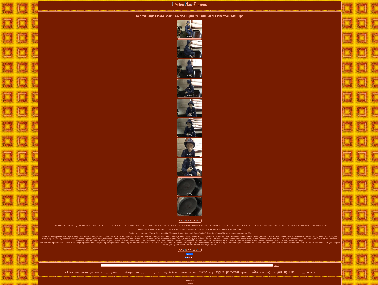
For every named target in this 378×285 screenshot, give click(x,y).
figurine (289, 272)
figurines (113, 273)
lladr (315, 273)
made (147, 273)
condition (68, 272)
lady (268, 272)
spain (244, 272)
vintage (128, 272)
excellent (183, 272)
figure (220, 272)
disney (303, 273)
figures (160, 273)
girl (279, 272)
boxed (309, 272)
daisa (107, 273)
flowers (97, 273)
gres (91, 273)
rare (136, 272)
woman (121, 273)
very (165, 273)
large (211, 272)
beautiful (153, 273)
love (102, 273)
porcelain (232, 272)
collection (84, 273)
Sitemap (190, 284)
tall (190, 273)
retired (203, 272)
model (262, 273)
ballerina (173, 272)
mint (195, 272)
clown (142, 273)
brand (77, 273)
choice (274, 273)
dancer (298, 273)
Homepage (190, 280)
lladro (254, 272)
